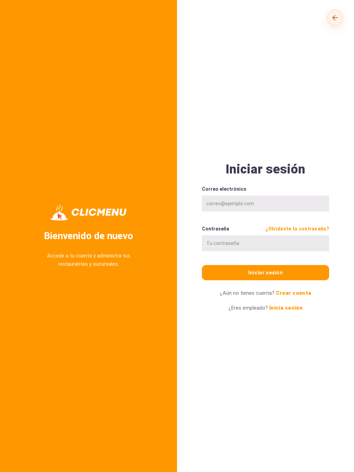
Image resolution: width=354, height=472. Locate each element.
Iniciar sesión (265, 273)
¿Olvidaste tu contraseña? (297, 229)
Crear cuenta (293, 293)
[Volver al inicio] (335, 18)
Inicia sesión (285, 308)
